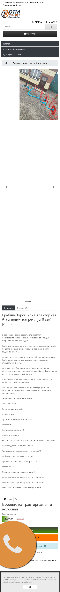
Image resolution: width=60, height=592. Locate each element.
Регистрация (9, 5)
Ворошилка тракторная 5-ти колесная (30, 63)
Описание (8, 308)
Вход (18, 5)
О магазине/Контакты (13, 2)
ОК (30, 587)
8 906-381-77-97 (44, 22)
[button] (30, 44)
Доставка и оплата (34, 2)
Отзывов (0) (22, 308)
